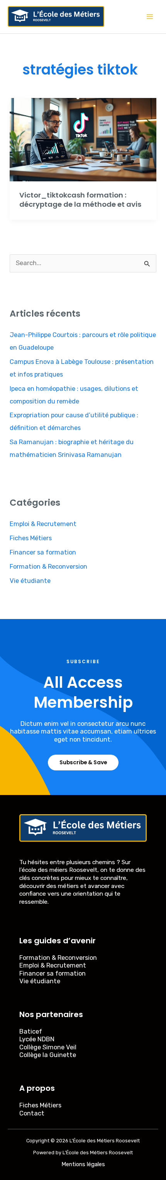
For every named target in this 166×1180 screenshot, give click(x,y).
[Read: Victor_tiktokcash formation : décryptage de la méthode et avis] (83, 139)
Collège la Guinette (47, 1055)
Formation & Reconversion (48, 566)
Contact (31, 1113)
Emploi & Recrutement (43, 524)
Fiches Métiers (31, 538)
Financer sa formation (43, 552)
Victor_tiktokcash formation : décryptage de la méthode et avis (80, 199)
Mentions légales (83, 1164)
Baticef (30, 1031)
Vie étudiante (30, 580)
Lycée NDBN (36, 1039)
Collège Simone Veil (47, 1047)
